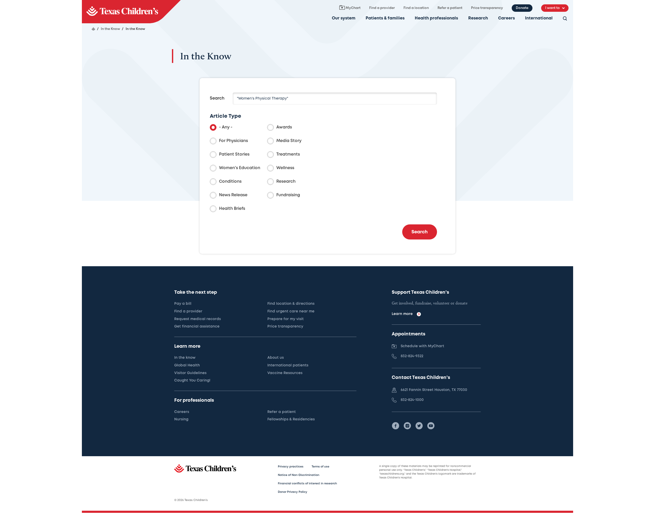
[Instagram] (407, 426)
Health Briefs (232, 209)
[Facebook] (395, 426)
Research (478, 18)
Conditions (230, 181)
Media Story (288, 141)
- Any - (225, 127)
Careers (506, 18)
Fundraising (288, 195)
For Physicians (233, 141)
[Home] (93, 29)
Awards (284, 127)
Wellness (285, 168)
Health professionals (436, 18)
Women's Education (239, 168)
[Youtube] (431, 426)
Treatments (288, 154)
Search (217, 98)
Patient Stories (234, 154)
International (539, 18)
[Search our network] (565, 18)
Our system (343, 18)
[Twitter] (419, 426)
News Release (233, 195)
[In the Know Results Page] (131, 11)
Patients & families (385, 18)
